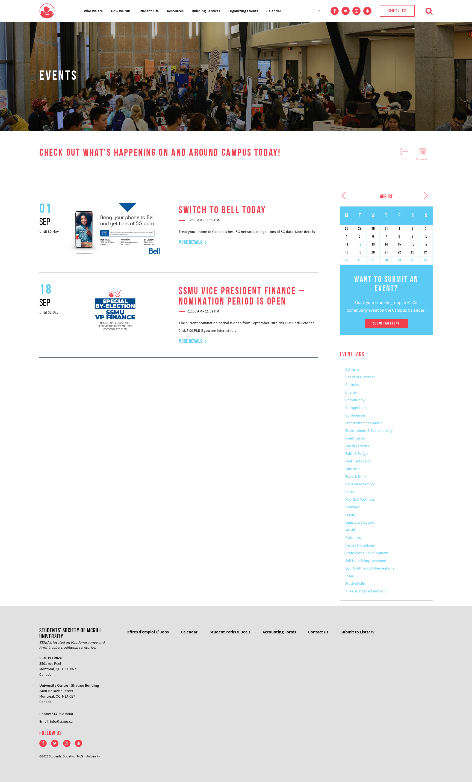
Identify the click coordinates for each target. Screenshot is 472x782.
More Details (190, 242)
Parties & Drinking (359, 545)
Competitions (356, 407)
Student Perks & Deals (230, 632)
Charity (351, 392)
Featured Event (357, 461)
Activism (352, 369)
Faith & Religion (358, 453)
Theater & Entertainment (365, 591)
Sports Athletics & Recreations (369, 568)
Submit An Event (386, 323)
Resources (175, 10)
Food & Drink (356, 476)
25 (346, 260)
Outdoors (353, 537)
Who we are (93, 10)
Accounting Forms (279, 632)
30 (412, 260)
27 (373, 260)
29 (399, 260)
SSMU (349, 575)
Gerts (349, 491)
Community (355, 399)
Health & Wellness (360, 499)
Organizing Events (243, 10)
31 (425, 260)
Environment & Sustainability (369, 430)
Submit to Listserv (357, 632)
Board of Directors (360, 376)
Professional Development (367, 552)
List (404, 159)
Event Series (355, 438)
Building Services (206, 10)
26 (359, 260)
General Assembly (360, 484)
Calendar (273, 10)
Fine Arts (352, 468)
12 (359, 245)
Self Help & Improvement (366, 560)
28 (386, 260)
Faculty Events (357, 445)
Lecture (351, 514)
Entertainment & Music (363, 422)
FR (317, 10)
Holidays (352, 506)
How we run (120, 10)
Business (352, 384)
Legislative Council (360, 522)
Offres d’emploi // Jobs (147, 632)
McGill (350, 529)
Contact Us (397, 11)
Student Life (148, 10)
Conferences (355, 415)
